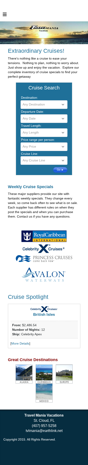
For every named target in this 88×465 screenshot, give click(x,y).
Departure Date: (32, 111)
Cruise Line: (29, 154)
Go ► (60, 169)
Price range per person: (38, 139)
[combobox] (44, 104)
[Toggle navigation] (4, 15)
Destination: (29, 97)
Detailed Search (32, 169)
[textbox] (44, 104)
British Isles (44, 314)
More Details (20, 343)
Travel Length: (31, 125)
